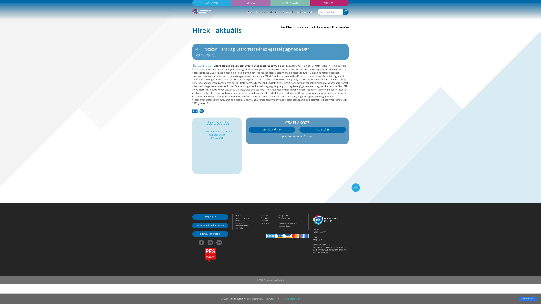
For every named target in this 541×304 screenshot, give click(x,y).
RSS (195, 111)
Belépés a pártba (272, 129)
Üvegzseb (265, 223)
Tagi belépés (322, 129)
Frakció (238, 215)
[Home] (201, 11)
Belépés (251, 2)
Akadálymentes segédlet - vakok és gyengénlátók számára (315, 27)
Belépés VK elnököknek (210, 234)
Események (288, 12)
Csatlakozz (212, 2)
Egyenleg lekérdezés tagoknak (210, 225)
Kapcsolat (239, 228)
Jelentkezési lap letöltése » (297, 136)
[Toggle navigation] (194, 18)
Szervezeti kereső (264, 12)
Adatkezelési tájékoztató (288, 223)
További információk (291, 299)
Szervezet (264, 215)
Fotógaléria (283, 215)
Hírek (277, 12)
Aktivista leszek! (290, 2)
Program (264, 218)
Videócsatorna (284, 218)
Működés (264, 220)
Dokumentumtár (242, 225)
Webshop (329, 2)
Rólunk (249, 12)
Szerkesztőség (284, 226)
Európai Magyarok (304, 12)
